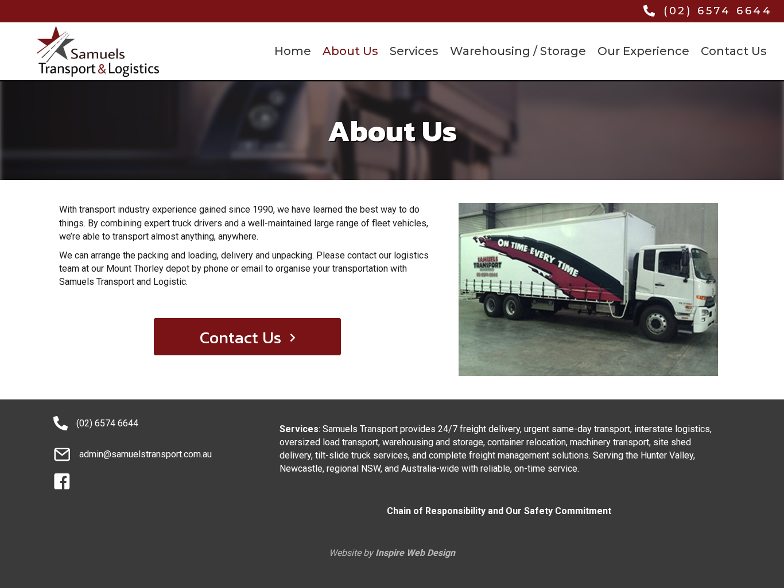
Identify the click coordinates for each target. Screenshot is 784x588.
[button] (247, 336)
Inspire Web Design (415, 552)
